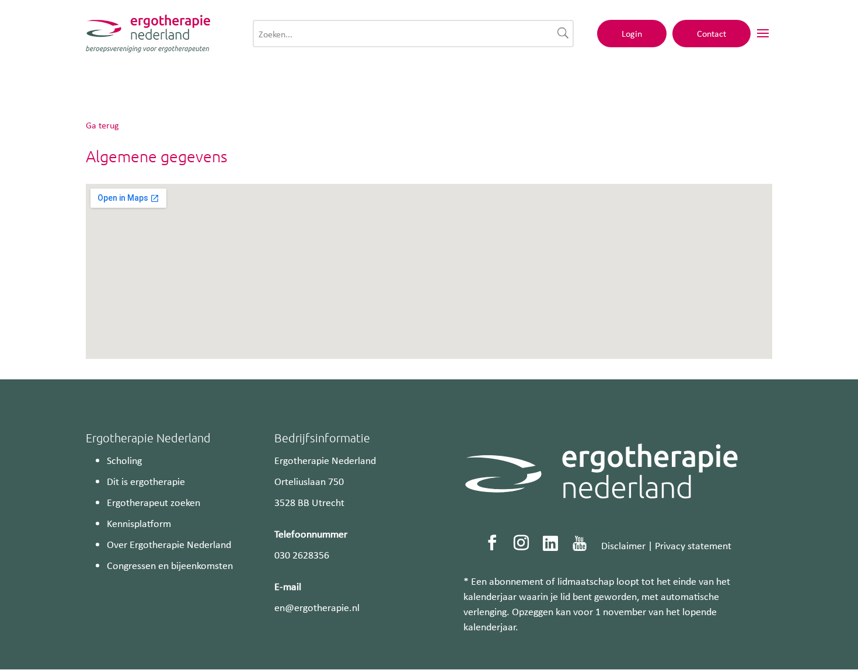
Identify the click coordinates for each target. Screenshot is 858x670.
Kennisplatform (139, 523)
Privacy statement (693, 545)
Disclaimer (623, 545)
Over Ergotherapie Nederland (169, 544)
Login (632, 33)
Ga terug (102, 124)
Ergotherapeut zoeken (153, 502)
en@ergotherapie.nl (317, 607)
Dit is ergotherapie (146, 481)
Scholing (124, 460)
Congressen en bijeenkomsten (170, 565)
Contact (711, 33)
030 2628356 (301, 554)
